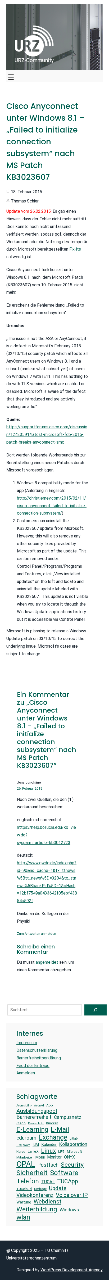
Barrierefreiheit (34, 1117)
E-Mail (60, 1129)
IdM (36, 1144)
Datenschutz (36, 1123)
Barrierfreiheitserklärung (38, 1057)
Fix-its (75, 249)
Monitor (54, 1157)
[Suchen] (95, 1009)
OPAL (25, 1164)
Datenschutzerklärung (36, 1050)
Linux (48, 1150)
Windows (69, 1209)
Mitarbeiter (24, 1157)
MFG (61, 1152)
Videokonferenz (34, 1195)
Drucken (52, 1123)
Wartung (23, 1202)
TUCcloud (24, 1189)
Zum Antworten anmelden (36, 934)
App (49, 1105)
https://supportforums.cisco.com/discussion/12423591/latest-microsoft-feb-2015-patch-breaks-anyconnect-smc (46, 434)
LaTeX (33, 1151)
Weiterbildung (36, 1209)
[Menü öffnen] (11, 76)
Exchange (53, 1137)
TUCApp (67, 1181)
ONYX (69, 1157)
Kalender (49, 1144)
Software (64, 1173)
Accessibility (24, 1105)
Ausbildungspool (36, 1111)
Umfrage (40, 1189)
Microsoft (74, 1152)
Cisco (21, 1123)
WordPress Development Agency (71, 1269)
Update (57, 1188)
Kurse (20, 1152)
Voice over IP (72, 1195)
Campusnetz (67, 1117)
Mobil (40, 1157)
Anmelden (25, 1072)
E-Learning (32, 1129)
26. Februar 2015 (29, 788)
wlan (23, 1217)
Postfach (47, 1165)
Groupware (23, 1145)
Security (72, 1164)
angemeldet (47, 962)
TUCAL (48, 1181)
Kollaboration (73, 1144)
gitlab (74, 1138)
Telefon (27, 1181)
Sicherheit (32, 1173)
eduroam (26, 1138)
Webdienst (47, 1201)
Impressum (26, 1042)
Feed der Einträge (32, 1065)
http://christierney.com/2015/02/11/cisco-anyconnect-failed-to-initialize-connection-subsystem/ (52, 506)
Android (39, 1105)
